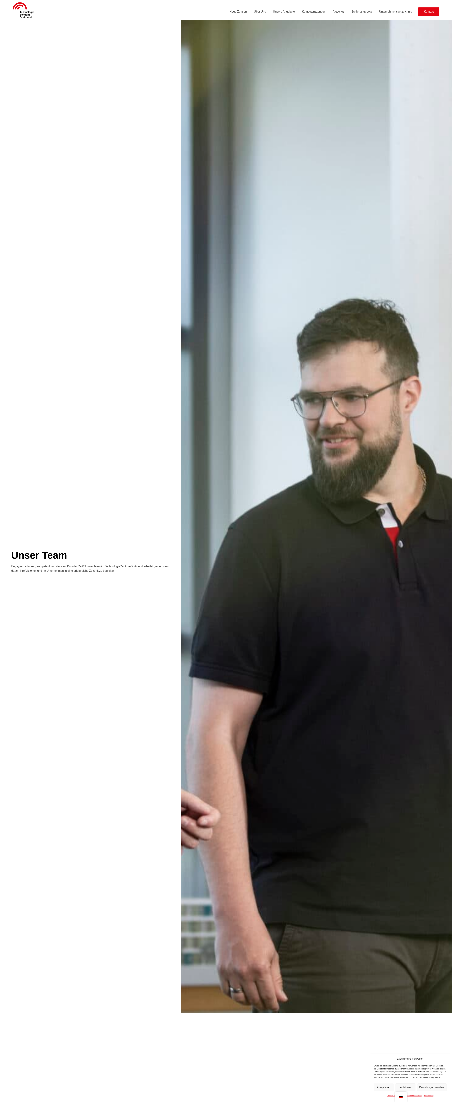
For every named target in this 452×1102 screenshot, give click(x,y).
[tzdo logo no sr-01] (23, 10)
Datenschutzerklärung (412, 1095)
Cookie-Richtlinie (394, 1095)
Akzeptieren (383, 1087)
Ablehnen (405, 1087)
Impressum (428, 1095)
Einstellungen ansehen (432, 1087)
